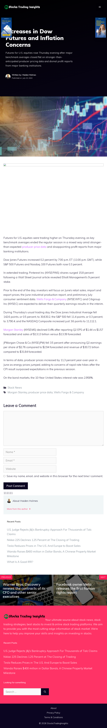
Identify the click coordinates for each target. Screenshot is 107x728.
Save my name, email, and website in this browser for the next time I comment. (55, 476)
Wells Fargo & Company (51, 299)
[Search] (45, 691)
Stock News (15, 387)
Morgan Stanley (13, 329)
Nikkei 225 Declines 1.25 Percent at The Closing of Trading (43, 540)
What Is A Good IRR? (20, 561)
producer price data (34, 246)
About (54, 708)
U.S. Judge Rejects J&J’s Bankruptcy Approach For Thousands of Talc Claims (50, 651)
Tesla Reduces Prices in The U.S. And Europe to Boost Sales (44, 545)
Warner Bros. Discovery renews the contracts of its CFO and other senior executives (24, 590)
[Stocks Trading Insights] (22, 7)
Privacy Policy (53, 712)
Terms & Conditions (53, 717)
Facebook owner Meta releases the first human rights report (75, 588)
